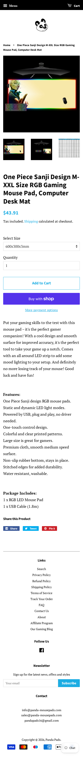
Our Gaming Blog (41, 629)
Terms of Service (41, 593)
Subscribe (69, 683)
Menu (12, 6)
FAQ (41, 605)
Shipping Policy (41, 587)
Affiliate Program (41, 623)
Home (6, 45)
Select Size (11, 238)
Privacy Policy (41, 575)
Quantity (10, 257)
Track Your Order (41, 599)
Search (41, 569)
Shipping (31, 221)
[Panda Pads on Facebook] (41, 651)
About (41, 617)
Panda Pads (53, 740)
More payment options (41, 310)
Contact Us (41, 611)
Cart (76, 6)
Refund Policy (41, 581)
